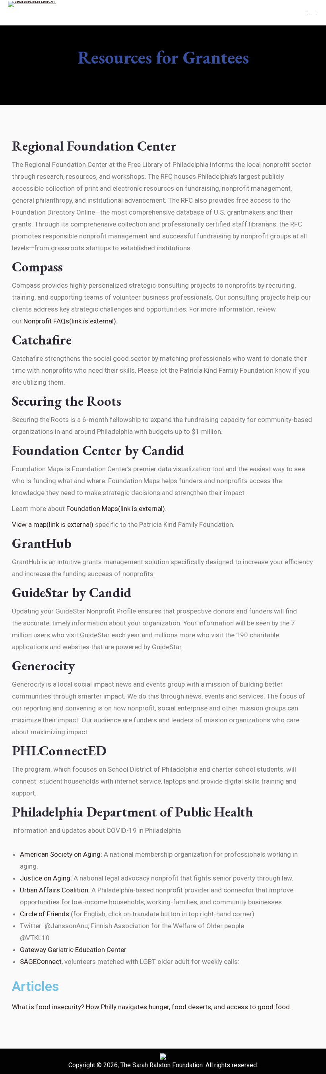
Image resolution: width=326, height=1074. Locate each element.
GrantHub (42, 543)
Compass (37, 266)
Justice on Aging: (46, 878)
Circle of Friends (44, 914)
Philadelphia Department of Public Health (132, 811)
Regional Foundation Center (94, 146)
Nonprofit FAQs (69, 321)
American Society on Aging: (61, 854)
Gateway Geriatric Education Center (73, 950)
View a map (52, 524)
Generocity (43, 665)
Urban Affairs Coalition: (55, 890)
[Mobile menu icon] (313, 13)
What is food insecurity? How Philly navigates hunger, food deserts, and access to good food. (151, 1007)
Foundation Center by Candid (98, 450)
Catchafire (42, 339)
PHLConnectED (59, 750)
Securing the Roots (66, 401)
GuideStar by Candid (71, 592)
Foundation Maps (115, 509)
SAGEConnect (41, 962)
